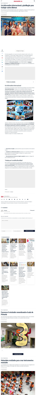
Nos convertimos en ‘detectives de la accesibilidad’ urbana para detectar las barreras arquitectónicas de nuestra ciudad (13, 248)
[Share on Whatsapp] (2, 60)
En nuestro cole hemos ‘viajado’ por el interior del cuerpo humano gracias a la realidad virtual (22, 247)
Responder (32, 210)
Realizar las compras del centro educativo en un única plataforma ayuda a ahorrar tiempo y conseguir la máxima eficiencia (13, 271)
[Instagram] (12, 199)
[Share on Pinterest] (2, 58)
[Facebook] (4, 199)
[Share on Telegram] (2, 64)
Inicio (2, 3)
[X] (7, 199)
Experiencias (6, 3)
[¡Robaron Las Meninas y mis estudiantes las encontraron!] (31, 264)
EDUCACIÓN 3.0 (4, 14)
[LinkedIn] (20, 199)
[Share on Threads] (2, 67)
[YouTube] (9, 199)
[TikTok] (17, 199)
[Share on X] (2, 56)
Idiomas (11, 191)
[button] (2, 69)
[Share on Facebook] (2, 53)
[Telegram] (22, 199)
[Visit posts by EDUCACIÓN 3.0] (2, 197)
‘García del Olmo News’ (9, 89)
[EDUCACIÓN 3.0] (18, 1)
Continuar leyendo (18, 354)
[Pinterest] (14, 199)
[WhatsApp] (25, 199)
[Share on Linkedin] (2, 62)
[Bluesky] (28, 199)
